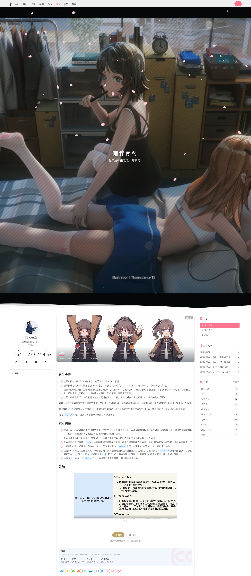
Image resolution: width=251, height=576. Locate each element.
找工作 (188, 318)
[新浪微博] (79, 571)
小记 (33, 3)
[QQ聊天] (26, 362)
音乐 (66, 3)
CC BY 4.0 (108, 561)
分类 (25, 3)
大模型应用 (205, 351)
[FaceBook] (96, 571)
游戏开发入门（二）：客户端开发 (215, 362)
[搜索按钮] (238, 3)
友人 (49, 3)
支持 (74, 3)
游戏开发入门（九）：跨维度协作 (215, 356)
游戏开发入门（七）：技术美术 (214, 367)
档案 (58, 3)
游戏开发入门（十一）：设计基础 (215, 372)
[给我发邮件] (36, 362)
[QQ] (61, 571)
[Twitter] (102, 571)
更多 (235, 382)
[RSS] (46, 362)
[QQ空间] (67, 571)
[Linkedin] (90, 571)
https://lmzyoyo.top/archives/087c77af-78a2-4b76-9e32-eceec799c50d (90, 554)
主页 (17, 3)
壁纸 (41, 3)
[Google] (108, 571)
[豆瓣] (84, 571)
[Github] (16, 362)
